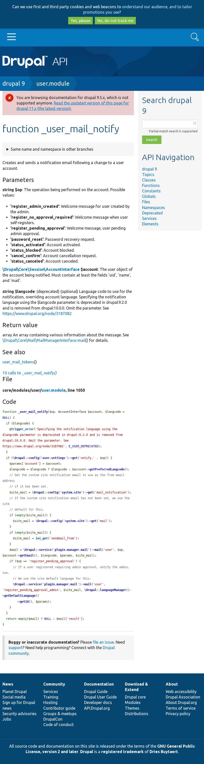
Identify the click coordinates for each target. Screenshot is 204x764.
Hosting (50, 702)
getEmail (27, 555)
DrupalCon (52, 719)
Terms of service (181, 708)
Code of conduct (58, 724)
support (15, 647)
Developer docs (98, 702)
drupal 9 (13, 83)
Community (54, 684)
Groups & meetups (60, 713)
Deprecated (152, 213)
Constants (151, 191)
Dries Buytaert (164, 751)
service (45, 550)
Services (149, 218)
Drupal (86, 751)
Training (50, 697)
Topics (148, 174)
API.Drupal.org (97, 708)
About (172, 684)
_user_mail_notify (33, 412)
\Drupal (19, 458)
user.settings (54, 458)
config (34, 458)
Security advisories (19, 713)
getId (24, 601)
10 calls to (29, 373)
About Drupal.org (181, 702)
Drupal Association (183, 697)
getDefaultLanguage (20, 595)
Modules (133, 702)
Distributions (136, 713)
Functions (151, 185)
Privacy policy (178, 713)
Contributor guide (59, 708)
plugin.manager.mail (71, 550)
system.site (71, 492)
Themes (132, 708)
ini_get (42, 538)
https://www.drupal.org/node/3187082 (37, 313)
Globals (149, 196)
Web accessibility (181, 691)
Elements (150, 224)
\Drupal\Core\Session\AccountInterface (41, 269)
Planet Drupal (14, 691)
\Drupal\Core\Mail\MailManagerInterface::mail (43, 340)
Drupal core (135, 697)
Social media (14, 697)
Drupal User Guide (100, 697)
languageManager (113, 590)
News (7, 684)
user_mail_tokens (18, 362)
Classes (149, 180)
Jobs (6, 719)
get (74, 458)
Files (146, 202)
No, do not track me (115, 20)
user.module (53, 83)
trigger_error (22, 429)
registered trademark (122, 751)
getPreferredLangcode (107, 469)
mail (98, 550)
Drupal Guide (95, 691)
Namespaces (153, 207)
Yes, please (80, 20)
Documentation (99, 684)
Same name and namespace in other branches (52, 149)
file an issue (103, 642)
